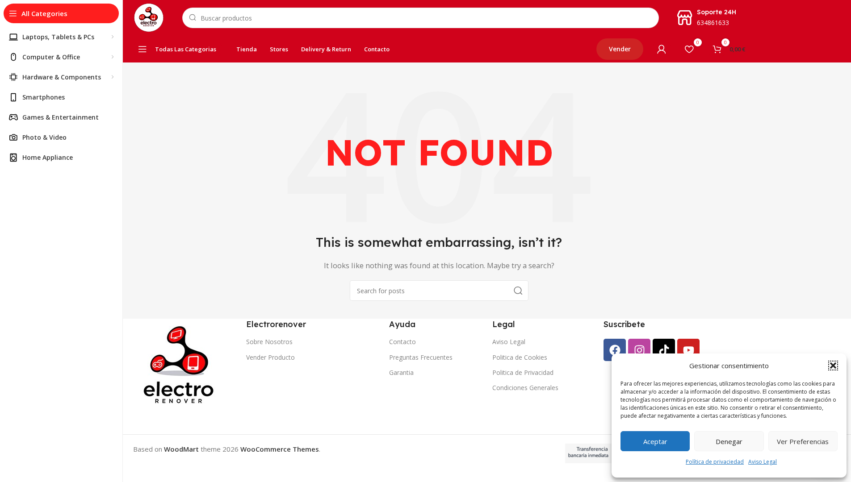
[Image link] (180, 364)
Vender (620, 49)
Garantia (401, 372)
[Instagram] (639, 350)
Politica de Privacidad (522, 372)
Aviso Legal (762, 461)
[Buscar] (518, 290)
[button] (833, 365)
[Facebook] (615, 350)
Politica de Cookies (519, 357)
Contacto (402, 341)
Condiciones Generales (525, 387)
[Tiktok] (664, 350)
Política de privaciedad (715, 461)
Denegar (729, 441)
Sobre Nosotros (269, 341)
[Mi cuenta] (661, 49)
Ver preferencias (803, 441)
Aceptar (655, 441)
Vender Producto (270, 357)
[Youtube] (688, 350)
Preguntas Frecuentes (421, 357)
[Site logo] (148, 16)
